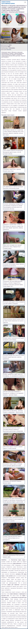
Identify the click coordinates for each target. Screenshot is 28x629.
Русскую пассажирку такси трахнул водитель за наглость (14, 264)
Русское (9, 49)
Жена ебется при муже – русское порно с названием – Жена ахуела (13, 411)
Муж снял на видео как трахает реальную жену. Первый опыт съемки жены (13, 246)
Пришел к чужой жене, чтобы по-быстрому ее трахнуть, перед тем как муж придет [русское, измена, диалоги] (13, 227)
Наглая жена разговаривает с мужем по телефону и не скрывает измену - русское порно (14, 393)
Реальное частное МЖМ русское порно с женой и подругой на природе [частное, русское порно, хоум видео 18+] (13, 284)
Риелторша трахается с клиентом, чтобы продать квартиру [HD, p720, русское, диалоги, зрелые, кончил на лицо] (14, 132)
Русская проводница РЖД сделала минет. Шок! (14, 556)
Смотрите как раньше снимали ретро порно (12, 482)
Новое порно (5, 2)
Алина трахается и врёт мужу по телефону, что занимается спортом (14, 375)
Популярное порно (8, 3)
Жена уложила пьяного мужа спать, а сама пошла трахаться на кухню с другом (14, 320)
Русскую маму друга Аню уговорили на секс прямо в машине (14, 302)
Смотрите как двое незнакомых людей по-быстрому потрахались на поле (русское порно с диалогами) (14, 500)
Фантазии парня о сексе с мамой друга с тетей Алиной (13, 447)
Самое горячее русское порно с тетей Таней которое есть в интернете (13, 538)
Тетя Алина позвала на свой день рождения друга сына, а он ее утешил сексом (13, 152)
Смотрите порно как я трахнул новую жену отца (12, 170)
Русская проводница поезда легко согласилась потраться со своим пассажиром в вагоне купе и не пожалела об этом (13, 206)
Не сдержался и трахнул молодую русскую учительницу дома (13, 187)
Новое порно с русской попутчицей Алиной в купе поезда (14, 338)
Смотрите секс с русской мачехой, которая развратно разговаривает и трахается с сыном (14, 519)
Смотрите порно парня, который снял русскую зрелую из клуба (13, 464)
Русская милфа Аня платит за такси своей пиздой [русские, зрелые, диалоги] (14, 357)
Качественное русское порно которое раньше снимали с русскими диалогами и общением (13, 429)
